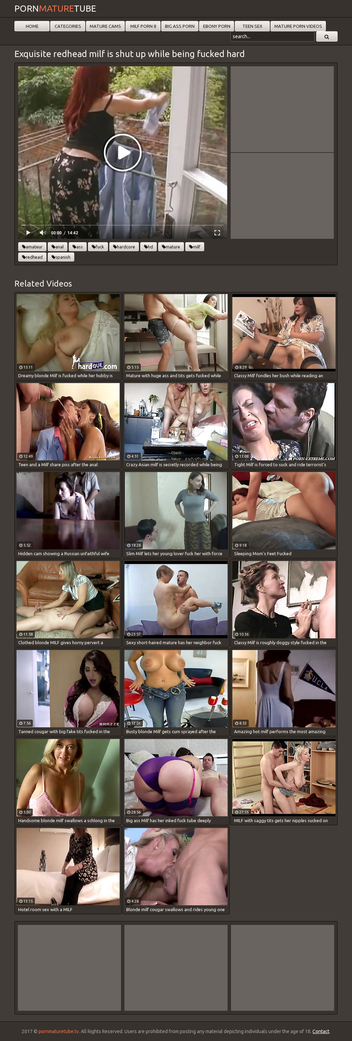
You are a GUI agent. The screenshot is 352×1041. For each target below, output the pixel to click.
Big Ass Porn (180, 26)
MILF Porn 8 (143, 26)
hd (150, 246)
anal (59, 246)
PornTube (55, 8)
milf (196, 246)
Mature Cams (105, 26)
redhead (34, 257)
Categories (68, 26)
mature (173, 246)
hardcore (126, 246)
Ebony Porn (216, 26)
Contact (320, 1031)
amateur (34, 246)
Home (32, 26)
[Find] (327, 36)
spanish (62, 257)
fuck (100, 246)
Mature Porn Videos (298, 26)
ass (79, 246)
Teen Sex (252, 26)
